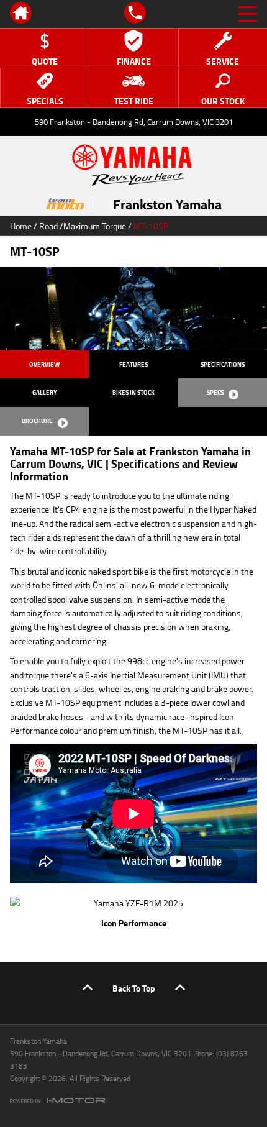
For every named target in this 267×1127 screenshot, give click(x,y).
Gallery (44, 392)
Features (133, 364)
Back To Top (133, 988)
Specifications (223, 364)
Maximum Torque (94, 225)
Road (48, 225)
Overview (44, 364)
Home (21, 225)
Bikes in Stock (133, 392)
